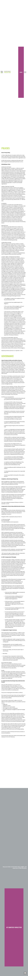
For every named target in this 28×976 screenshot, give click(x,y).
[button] (14, 927)
